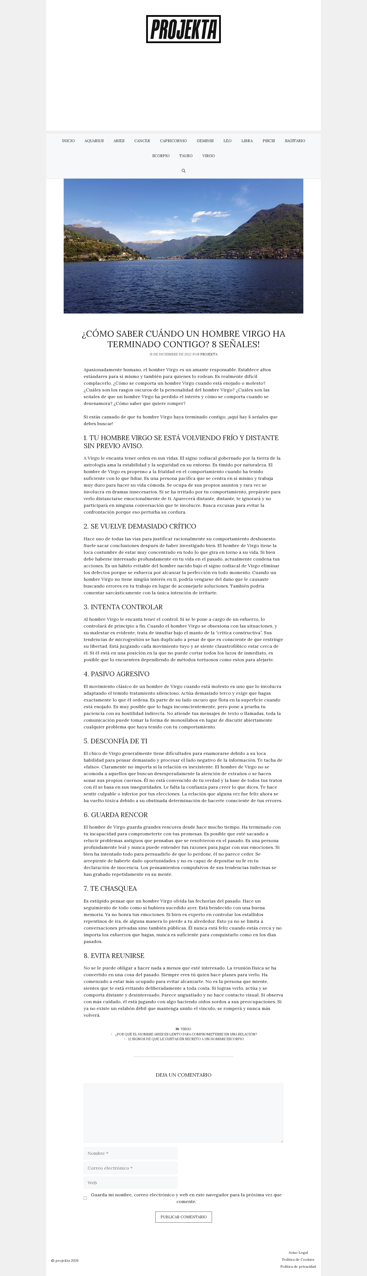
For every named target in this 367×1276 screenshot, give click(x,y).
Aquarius (94, 140)
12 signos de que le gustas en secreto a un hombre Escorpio (186, 1039)
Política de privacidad (298, 1266)
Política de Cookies (298, 1259)
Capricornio (173, 140)
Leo (227, 140)
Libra (247, 140)
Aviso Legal (298, 1252)
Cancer (142, 140)
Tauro (186, 155)
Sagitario (295, 140)
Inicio (68, 140)
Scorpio (161, 155)
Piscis (269, 140)
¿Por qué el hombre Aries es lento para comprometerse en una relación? (186, 1034)
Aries (119, 140)
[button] (183, 170)
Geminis (205, 140)
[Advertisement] (183, 96)
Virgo (208, 155)
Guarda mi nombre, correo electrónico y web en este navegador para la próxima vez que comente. (186, 1198)
